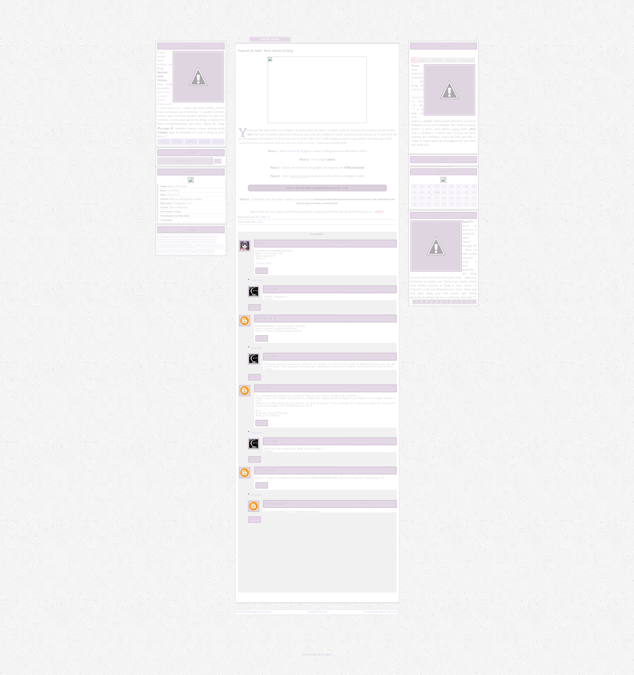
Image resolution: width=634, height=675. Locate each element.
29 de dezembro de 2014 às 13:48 (366, 441)
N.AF (436, 186)
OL (459, 186)
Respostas (256, 280)
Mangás (210, 247)
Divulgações (201, 242)
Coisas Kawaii (208, 237)
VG (444, 192)
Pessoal (162, 252)
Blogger (327, 654)
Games (161, 247)
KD (451, 186)
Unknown (263, 388)
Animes (162, 237)
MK (466, 186)
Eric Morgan (266, 470)
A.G (421, 186)
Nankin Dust (264, 263)
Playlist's (174, 252)
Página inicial (317, 612)
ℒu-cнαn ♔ (274, 289)
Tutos (260, 222)
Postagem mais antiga (380, 612)
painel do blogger (299, 151)
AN (414, 192)
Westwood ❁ (266, 318)
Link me (423, 60)
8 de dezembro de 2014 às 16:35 (366, 356)
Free (213, 242)
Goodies (172, 247)
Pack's (220, 247)
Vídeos (209, 252)
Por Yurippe (188, 252)
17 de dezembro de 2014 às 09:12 (360, 470)
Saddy (260, 243)
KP (414, 186)
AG (444, 186)
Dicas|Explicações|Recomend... (174, 242)
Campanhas (466, 60)
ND (473, 186)
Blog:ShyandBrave (269, 415)
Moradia (437, 60)
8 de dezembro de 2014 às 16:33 (366, 289)
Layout (199, 247)
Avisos (171, 237)
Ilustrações (185, 247)
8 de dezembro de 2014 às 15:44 (360, 318)
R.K (421, 192)
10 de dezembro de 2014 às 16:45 (355, 388)
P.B (429, 186)
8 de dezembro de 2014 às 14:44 (348, 243)
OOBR (436, 192)
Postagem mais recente (254, 612)
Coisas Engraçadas (188, 237)
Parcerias (451, 60)
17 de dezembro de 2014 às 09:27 (369, 504)
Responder (261, 271)
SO (429, 192)
